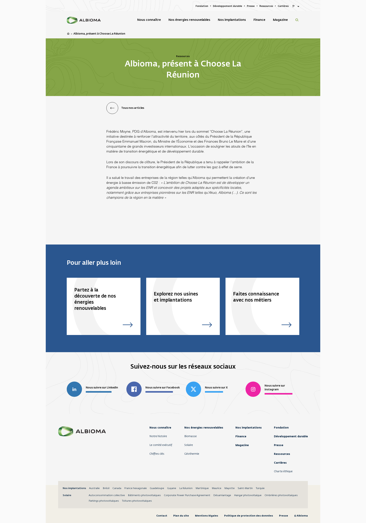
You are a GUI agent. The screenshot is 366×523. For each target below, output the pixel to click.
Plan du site (181, 515)
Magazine (242, 445)
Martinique (202, 488)
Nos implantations (248, 427)
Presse (278, 445)
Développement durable (291, 436)
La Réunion (186, 488)
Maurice (216, 488)
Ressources (282, 454)
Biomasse (190, 436)
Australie (94, 488)
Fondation (281, 427)
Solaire (188, 445)
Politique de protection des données (248, 515)
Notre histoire (158, 436)
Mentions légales (206, 515)
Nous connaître (160, 427)
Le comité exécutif (160, 445)
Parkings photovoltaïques (104, 501)
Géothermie (191, 454)
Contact (161, 515)
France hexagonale (135, 488)
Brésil (106, 488)
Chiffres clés (156, 454)
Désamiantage (222, 495)
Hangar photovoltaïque (248, 495)
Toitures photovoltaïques (137, 501)
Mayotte (229, 488)
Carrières (280, 462)
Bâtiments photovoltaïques (144, 495)
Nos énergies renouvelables (203, 427)
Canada (116, 488)
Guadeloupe (157, 488)
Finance (240, 436)
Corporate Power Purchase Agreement (187, 495)
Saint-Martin (245, 488)
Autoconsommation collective (107, 495)
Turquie (260, 488)
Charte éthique (283, 471)
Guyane (171, 488)
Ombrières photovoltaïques (281, 495)
